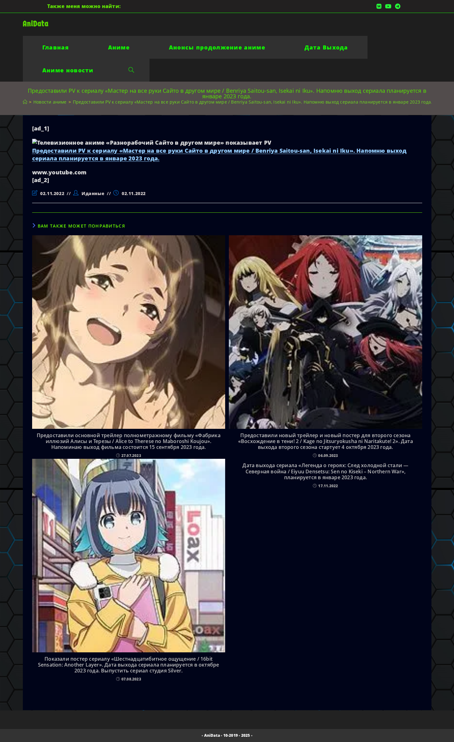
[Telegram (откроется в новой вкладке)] (396, 6)
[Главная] (25, 102)
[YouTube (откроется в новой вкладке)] (388, 6)
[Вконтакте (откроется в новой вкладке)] (379, 6)
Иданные (93, 193)
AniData (35, 23)
